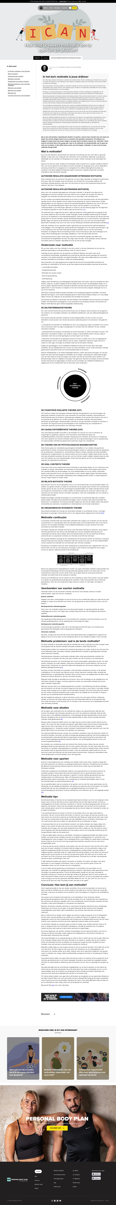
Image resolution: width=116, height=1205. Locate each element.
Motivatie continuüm (14, 79)
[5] (103, 513)
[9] (73, 781)
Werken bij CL (76, 1183)
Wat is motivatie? (13, 74)
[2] (108, 223)
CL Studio (75, 1170)
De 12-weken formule (59, 1175)
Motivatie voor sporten (14, 90)
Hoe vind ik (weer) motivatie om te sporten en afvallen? (66, 58)
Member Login (38, 1184)
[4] (101, 513)
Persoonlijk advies (58, 1179)
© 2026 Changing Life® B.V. (14, 1201)
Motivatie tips (12, 93)
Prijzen (36, 1188)
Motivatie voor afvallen (14, 88)
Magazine (37, 58)
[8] (61, 719)
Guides (75, 1186)
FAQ (36, 1176)
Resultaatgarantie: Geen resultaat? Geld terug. (44, 1)
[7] (62, 667)
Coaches (37, 1180)
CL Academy (76, 1175)
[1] (84, 209)
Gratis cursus (57, 1186)
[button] (70, 7)
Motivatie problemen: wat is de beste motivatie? (19, 84)
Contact (38, 1171)
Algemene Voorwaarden (97, 1201)
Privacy (107, 1201)
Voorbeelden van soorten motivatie (18, 81)
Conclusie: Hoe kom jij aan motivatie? (19, 95)
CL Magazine (76, 1179)
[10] (42, 792)
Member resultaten (59, 1170)
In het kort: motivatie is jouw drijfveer (19, 71)
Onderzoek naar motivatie (15, 76)
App (55, 1183)
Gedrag (46, 58)
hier (53, 985)
